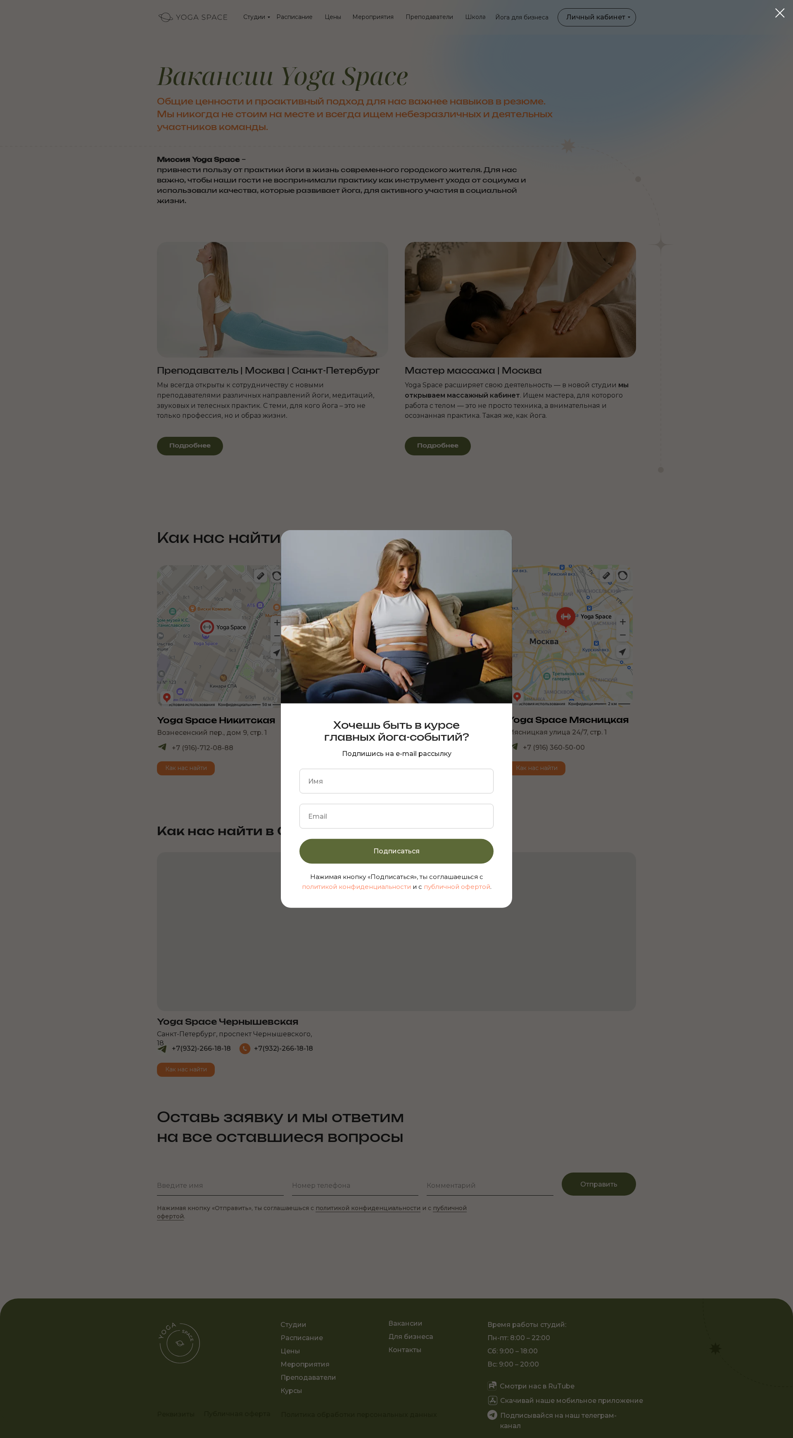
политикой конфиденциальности (356, 886)
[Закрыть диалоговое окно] (780, 13)
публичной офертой (457, 886)
